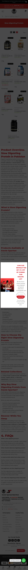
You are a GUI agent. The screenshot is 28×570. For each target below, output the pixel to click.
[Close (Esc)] (26, 2)
